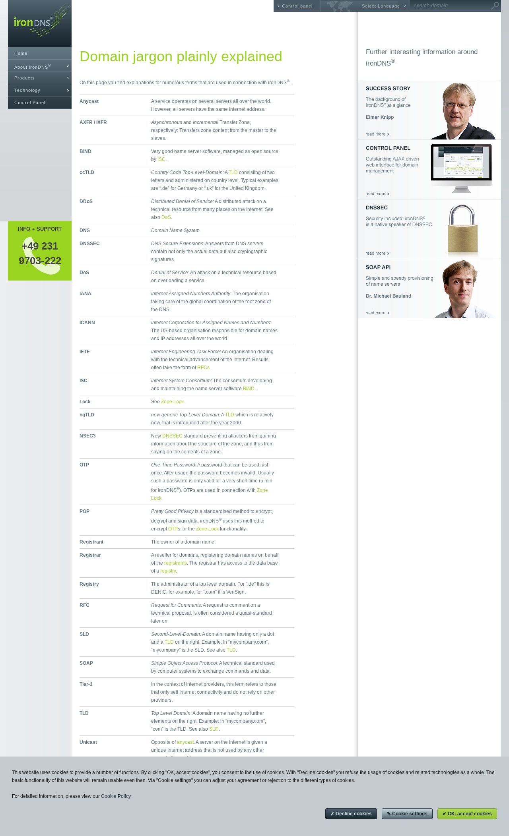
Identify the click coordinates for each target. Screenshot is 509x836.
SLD (214, 729)
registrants (175, 563)
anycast (185, 742)
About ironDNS (32, 67)
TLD (233, 172)
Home (20, 53)
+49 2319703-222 (40, 253)
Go (495, 6)
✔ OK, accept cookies (467, 814)
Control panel (297, 6)
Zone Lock (172, 401)
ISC (161, 159)
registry (168, 571)
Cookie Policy (115, 796)
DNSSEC (172, 436)
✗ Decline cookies (351, 814)
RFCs (203, 367)
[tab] (40, 66)
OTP (173, 529)
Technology (27, 90)
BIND (248, 388)
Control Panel (29, 102)
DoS (166, 217)
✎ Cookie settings (407, 814)
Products (24, 77)
